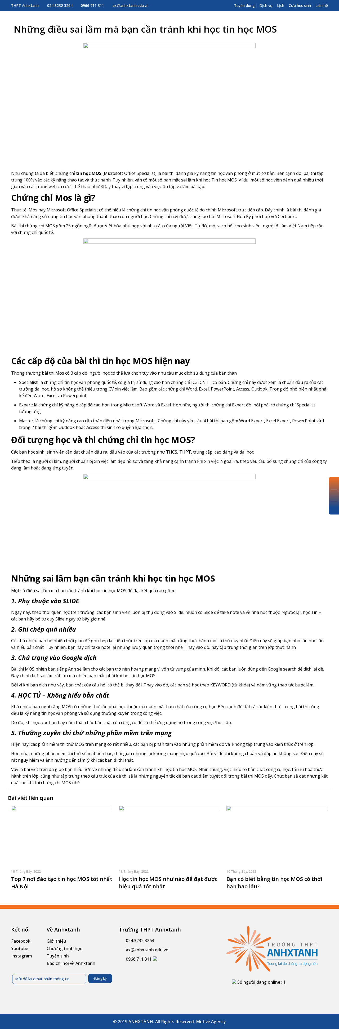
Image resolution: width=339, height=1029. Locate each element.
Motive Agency (211, 1021)
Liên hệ (321, 5)
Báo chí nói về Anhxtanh (71, 963)
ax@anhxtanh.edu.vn (131, 5)
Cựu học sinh (300, 5)
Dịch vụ (266, 5)
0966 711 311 (92, 5)
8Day (106, 186)
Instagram (21, 956)
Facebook (20, 941)
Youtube (19, 948)
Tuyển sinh (58, 956)
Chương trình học (64, 948)
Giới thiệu (56, 941)
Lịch (280, 5)
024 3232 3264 (60, 5)
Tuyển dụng (244, 5)
